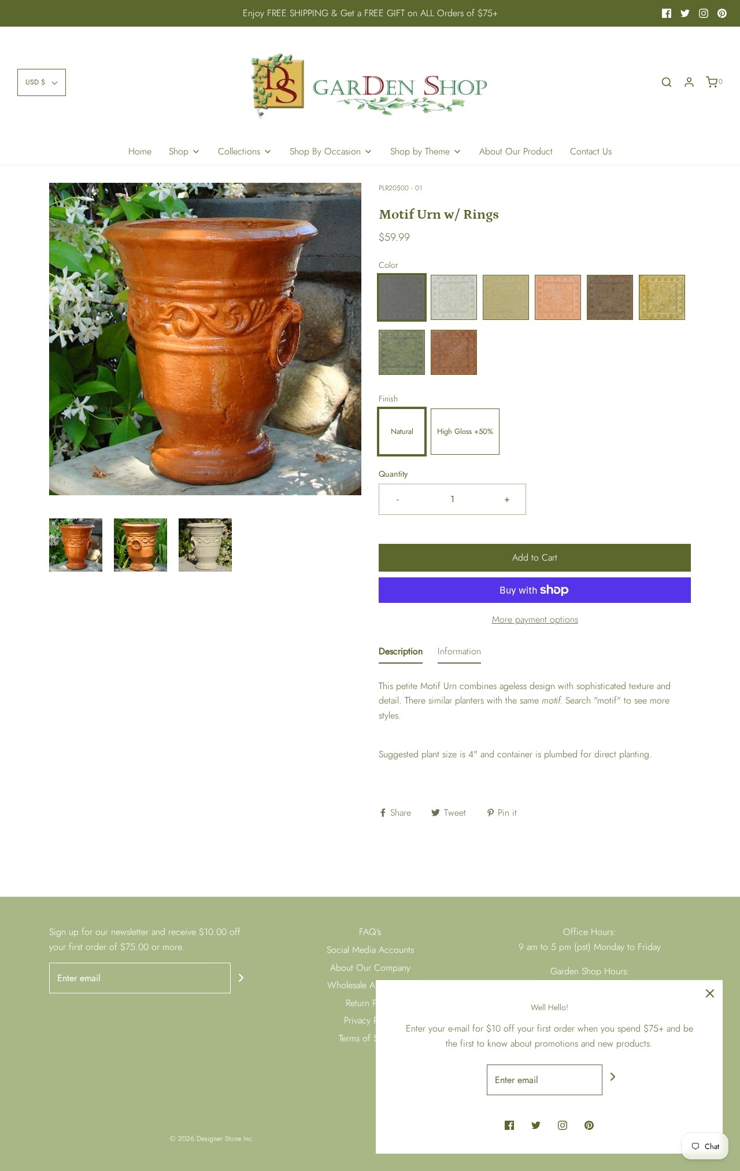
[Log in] (689, 82)
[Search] (667, 82)
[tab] (401, 654)
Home (139, 151)
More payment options (535, 619)
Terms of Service (370, 1038)
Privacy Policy (370, 1020)
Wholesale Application (370, 985)
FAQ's (370, 931)
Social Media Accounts (370, 949)
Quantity (393, 474)
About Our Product (516, 151)
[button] (41, 82)
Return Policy (370, 1003)
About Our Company (370, 967)
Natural (402, 431)
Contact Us (591, 151)
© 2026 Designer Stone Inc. (212, 1138)
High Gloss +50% (465, 431)
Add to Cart (534, 557)
